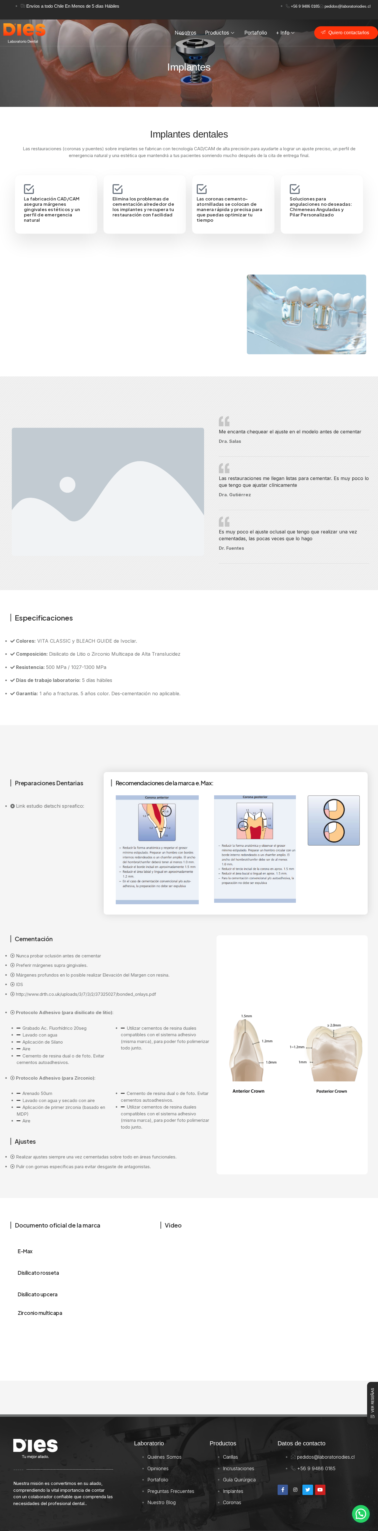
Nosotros (185, 33)
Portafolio (256, 33)
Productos (217, 33)
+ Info (282, 33)
